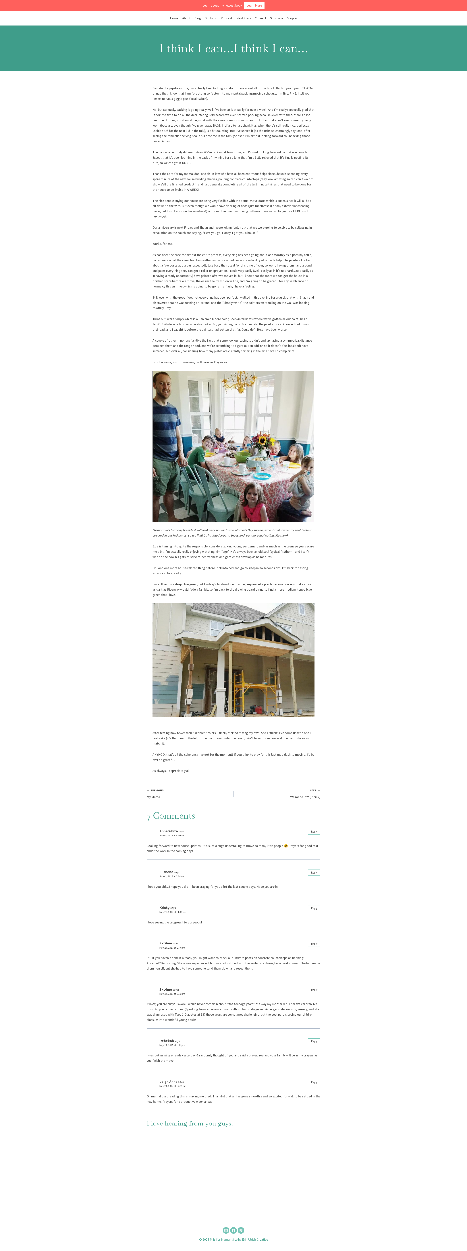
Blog (197, 18)
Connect (260, 18)
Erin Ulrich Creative (255, 1239)
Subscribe (276, 18)
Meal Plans (243, 18)
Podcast (226, 18)
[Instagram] (226, 1230)
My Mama (155, 794)
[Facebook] (233, 1230)
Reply (314, 831)
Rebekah (166, 1040)
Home (174, 18)
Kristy (164, 907)
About (186, 18)
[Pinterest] (241, 1230)
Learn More (254, 5)
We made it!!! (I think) (305, 794)
